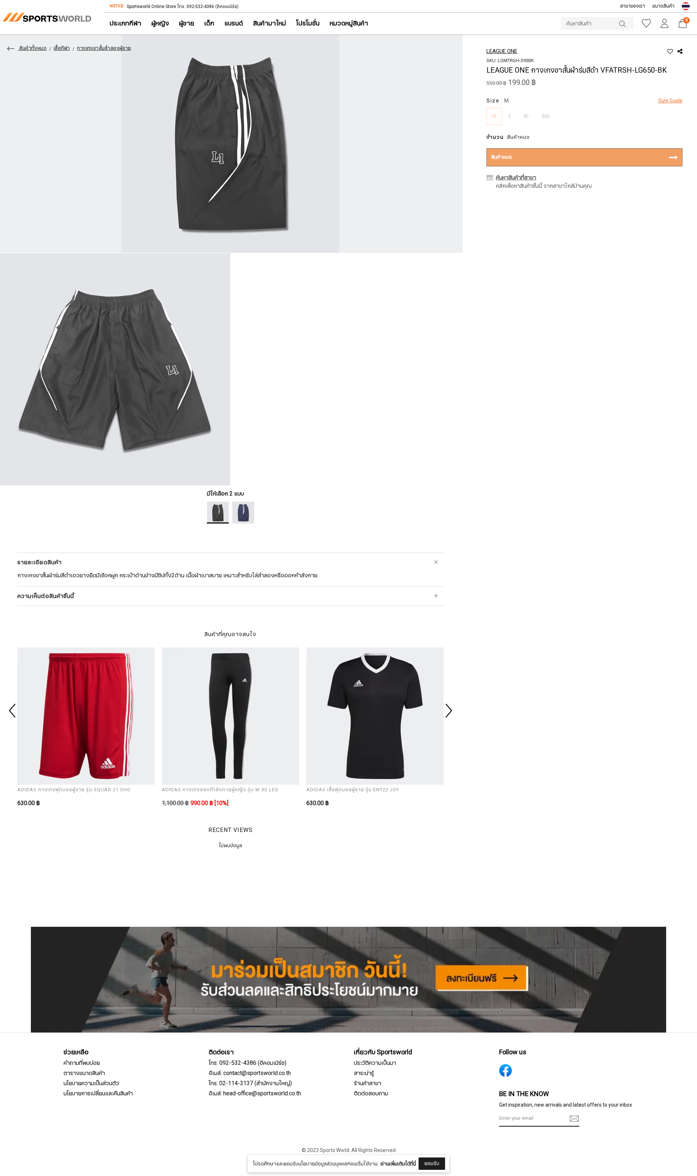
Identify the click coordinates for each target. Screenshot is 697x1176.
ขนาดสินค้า (663, 6)
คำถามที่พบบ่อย (82, 1063)
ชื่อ (286, 1117)
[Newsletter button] (574, 1118)
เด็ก (209, 23)
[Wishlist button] (646, 23)
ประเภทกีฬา (125, 23)
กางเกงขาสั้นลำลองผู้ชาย (104, 48)
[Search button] (626, 23)
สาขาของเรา (632, 6)
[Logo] (47, 17)
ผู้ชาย (186, 23)
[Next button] (448, 710)
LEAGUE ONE (501, 51)
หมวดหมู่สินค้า (349, 23)
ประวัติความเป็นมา (375, 1063)
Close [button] (492, 1166)
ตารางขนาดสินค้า (84, 1073)
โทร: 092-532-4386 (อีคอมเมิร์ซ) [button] (247, 1063)
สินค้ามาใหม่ (269, 23)
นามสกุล (292, 1153)
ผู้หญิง (160, 23)
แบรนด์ (233, 23)
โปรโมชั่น (307, 23)
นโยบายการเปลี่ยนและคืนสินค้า (98, 1093)
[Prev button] (13, 710)
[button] (686, 6)
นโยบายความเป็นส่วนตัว (91, 1083)
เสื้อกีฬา (62, 48)
